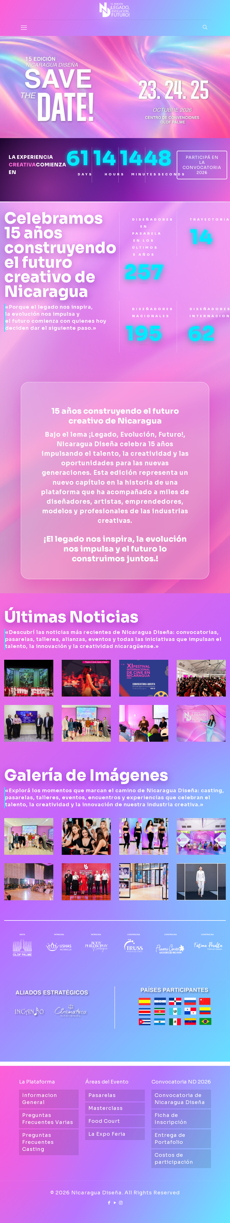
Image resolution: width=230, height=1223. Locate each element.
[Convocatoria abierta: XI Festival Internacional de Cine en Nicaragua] (143, 678)
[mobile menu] (24, 28)
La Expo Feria (107, 1134)
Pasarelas (102, 1095)
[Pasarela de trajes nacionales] (201, 881)
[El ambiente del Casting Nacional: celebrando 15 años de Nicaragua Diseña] (86, 836)
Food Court (104, 1121)
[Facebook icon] (109, 1202)
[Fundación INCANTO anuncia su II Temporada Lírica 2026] (28, 723)
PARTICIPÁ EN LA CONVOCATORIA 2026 (202, 165)
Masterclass (105, 1108)
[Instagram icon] (121, 1202)
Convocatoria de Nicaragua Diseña (180, 1098)
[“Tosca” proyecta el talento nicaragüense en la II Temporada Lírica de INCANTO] (28, 678)
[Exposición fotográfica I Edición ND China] (143, 881)
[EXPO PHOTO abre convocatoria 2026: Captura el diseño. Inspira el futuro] (86, 678)
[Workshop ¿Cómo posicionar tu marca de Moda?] (28, 836)
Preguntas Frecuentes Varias (47, 1118)
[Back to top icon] (203, 1211)
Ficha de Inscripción (171, 1118)
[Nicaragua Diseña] (114, 10)
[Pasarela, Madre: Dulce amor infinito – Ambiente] (28, 881)
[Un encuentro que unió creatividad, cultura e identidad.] (86, 881)
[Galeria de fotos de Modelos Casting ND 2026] (143, 836)
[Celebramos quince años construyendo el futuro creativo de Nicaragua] (201, 723)
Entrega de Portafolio (170, 1138)
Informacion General (39, 1098)
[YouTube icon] (115, 1202)
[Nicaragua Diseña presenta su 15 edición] (201, 836)
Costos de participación (174, 1158)
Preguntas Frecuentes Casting (38, 1142)
